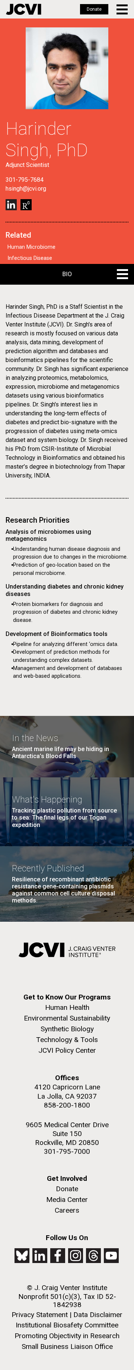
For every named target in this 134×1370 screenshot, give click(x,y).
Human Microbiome (31, 247)
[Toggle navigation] (122, 9)
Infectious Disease (29, 258)
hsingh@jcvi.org (26, 188)
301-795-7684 (25, 179)
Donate (94, 9)
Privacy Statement (40, 1314)
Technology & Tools (67, 1039)
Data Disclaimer (97, 1314)
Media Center (67, 1199)
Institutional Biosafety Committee (67, 1325)
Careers (67, 1210)
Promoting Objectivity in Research (67, 1336)
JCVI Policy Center (67, 1050)
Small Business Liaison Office (67, 1346)
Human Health (67, 1007)
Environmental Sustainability (67, 1018)
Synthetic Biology (67, 1029)
